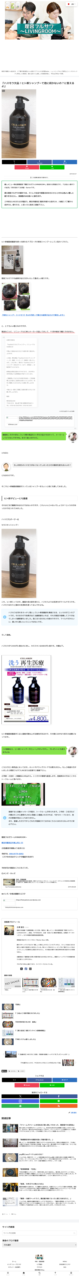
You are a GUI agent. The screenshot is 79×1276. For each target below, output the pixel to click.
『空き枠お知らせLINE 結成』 (47, 990)
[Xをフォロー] (20, 1096)
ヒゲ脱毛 (39, 1264)
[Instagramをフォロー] (20, 1101)
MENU (65, 1261)
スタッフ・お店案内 (14, 1267)
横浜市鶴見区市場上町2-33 (12, 842)
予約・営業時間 (39, 1261)
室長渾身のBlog (39, 1270)
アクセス (39, 1267)
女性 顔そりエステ (64, 1264)
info (37, 986)
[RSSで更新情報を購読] (58, 1106)
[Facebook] (26, 969)
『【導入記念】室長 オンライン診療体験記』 (66, 990)
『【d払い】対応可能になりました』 (30, 990)
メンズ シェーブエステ (14, 1264)
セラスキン (13, 1071)
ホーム (14, 1261)
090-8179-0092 (16, 853)
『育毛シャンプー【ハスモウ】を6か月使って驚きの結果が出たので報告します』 (33, 315)
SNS (64, 1267)
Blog (55, 986)
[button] (74, 1233)
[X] (21, 969)
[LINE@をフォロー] (58, 1101)
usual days (17, 986)
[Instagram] (30, 969)
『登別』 (6, 990)
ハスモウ (22, 1071)
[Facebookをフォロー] (58, 1096)
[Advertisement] (39, 54)
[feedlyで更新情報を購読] (20, 1106)
